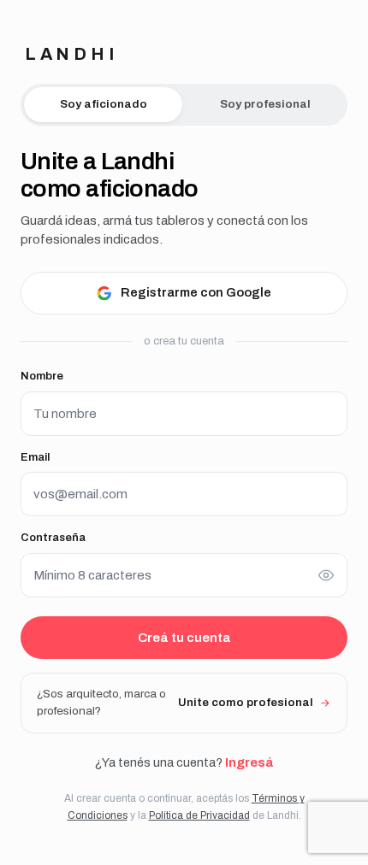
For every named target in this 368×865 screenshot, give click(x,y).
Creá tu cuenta (184, 637)
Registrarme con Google (196, 292)
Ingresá (249, 762)
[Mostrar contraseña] (326, 575)
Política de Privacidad (199, 815)
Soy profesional (265, 103)
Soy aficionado (103, 103)
